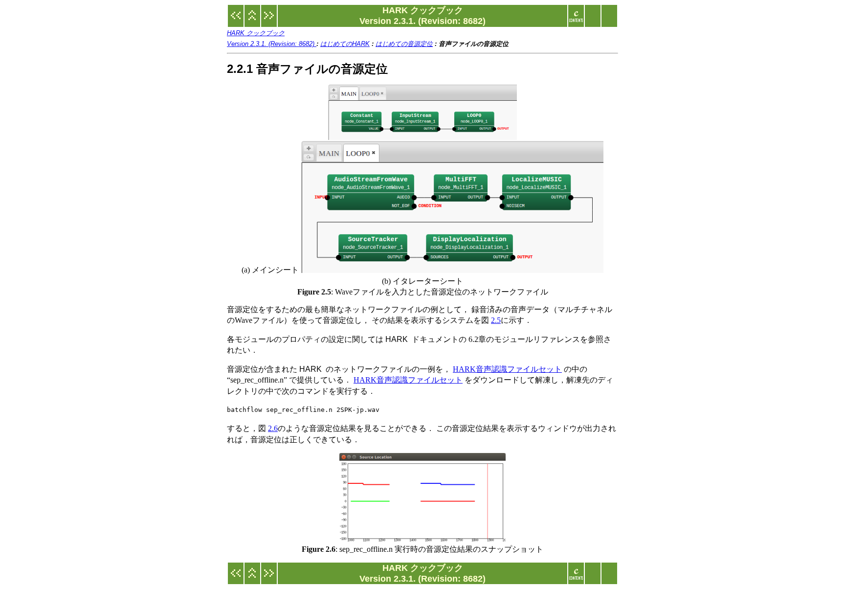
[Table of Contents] (576, 20)
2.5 (496, 320)
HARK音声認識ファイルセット (507, 369)
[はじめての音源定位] (236, 20)
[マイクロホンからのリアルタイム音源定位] (269, 20)
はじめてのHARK (345, 43)
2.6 (273, 428)
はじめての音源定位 (404, 43)
